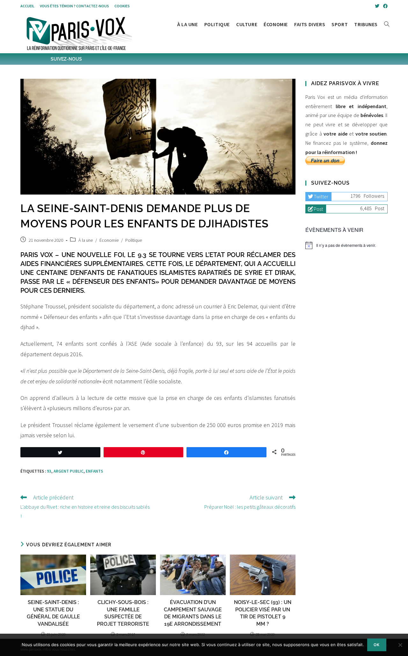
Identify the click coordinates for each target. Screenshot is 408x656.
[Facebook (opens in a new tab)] (384, 6)
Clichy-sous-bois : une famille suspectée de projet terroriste (123, 613)
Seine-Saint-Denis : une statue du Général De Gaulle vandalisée (53, 613)
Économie (109, 240)
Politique (133, 240)
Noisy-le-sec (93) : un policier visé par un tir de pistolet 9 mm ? (262, 613)
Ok (377, 644)
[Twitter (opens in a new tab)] (377, 6)
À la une (85, 240)
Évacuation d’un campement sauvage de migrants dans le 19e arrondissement (193, 613)
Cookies (122, 6)
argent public (69, 471)
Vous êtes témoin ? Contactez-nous (74, 6)
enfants (94, 471)
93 (49, 471)
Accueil (27, 6)
